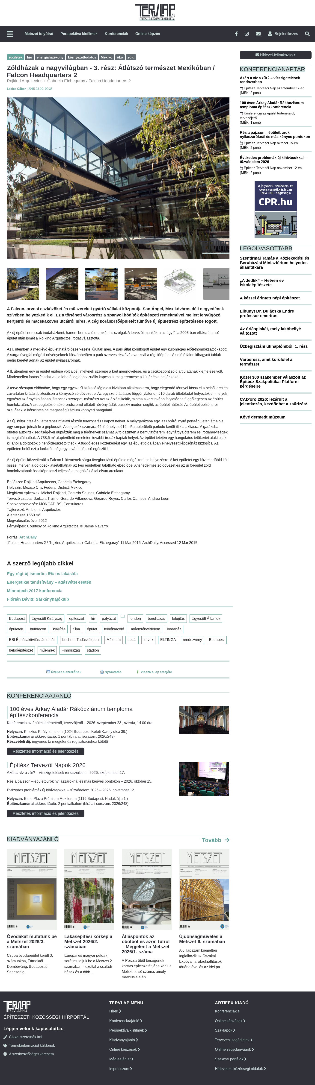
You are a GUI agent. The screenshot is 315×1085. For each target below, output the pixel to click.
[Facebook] (236, 34)
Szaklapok (224, 1030)
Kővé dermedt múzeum (262, 417)
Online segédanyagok (233, 1049)
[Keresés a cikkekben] (307, 34)
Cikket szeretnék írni (25, 1037)
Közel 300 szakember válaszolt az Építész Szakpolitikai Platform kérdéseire (273, 382)
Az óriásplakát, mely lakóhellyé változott (270, 331)
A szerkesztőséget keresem (31, 1054)
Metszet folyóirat (39, 34)
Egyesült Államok (206, 618)
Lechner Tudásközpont (81, 640)
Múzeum (114, 640)
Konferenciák (116, 34)
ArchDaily (28, 537)
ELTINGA (168, 640)
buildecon (38, 629)
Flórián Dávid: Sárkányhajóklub (38, 599)
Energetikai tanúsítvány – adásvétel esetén (49, 582)
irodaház (174, 629)
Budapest (17, 618)
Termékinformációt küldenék (32, 1045)
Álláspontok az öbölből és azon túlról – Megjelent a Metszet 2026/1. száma (146, 944)
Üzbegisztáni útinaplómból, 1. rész (274, 346)
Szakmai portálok (229, 1059)
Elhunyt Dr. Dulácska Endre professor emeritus (267, 313)
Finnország (71, 650)
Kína (76, 629)
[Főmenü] (9, 34)
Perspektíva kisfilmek (79, 34)
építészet (76, 618)
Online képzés (147, 34)
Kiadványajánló (122, 1040)
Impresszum (119, 1069)
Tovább (212, 840)
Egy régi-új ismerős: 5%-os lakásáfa (42, 573)
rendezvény (192, 640)
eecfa (132, 640)
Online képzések (123, 1049)
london (135, 618)
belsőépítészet (21, 650)
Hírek (114, 1011)
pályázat (109, 618)
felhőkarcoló (114, 629)
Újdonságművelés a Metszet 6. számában (202, 939)
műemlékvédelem (145, 629)
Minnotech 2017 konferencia (34, 590)
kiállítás (59, 629)
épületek (16, 629)
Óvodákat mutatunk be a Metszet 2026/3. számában (32, 941)
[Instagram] (247, 34)
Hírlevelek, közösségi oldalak (239, 1069)
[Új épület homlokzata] (118, 178)
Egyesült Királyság (47, 618)
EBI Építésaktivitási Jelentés (32, 640)
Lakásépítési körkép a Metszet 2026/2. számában (88, 941)
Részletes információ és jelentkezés (46, 751)
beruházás (156, 618)
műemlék (47, 650)
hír (93, 618)
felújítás (178, 618)
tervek (148, 640)
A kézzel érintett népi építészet (270, 298)
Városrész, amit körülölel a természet (266, 361)
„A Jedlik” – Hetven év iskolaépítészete (262, 282)
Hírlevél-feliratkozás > (277, 55)
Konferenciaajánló (124, 1021)
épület (92, 629)
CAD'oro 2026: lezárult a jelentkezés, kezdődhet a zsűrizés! (273, 401)
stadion (93, 650)
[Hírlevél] (258, 34)
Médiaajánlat (120, 1059)
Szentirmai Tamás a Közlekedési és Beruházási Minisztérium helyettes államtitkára (274, 263)
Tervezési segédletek (232, 1040)
